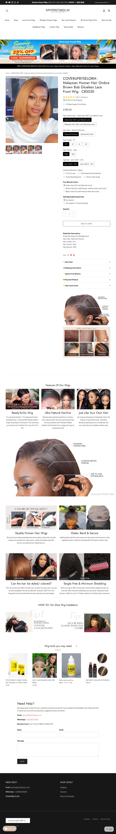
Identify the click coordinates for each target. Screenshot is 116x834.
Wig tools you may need (58, 648)
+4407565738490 (32, 721)
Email (61, 732)
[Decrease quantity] (65, 215)
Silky (66, 156)
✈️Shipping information (72, 270)
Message (20, 743)
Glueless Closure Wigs (48, 22)
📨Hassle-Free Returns (72, 276)
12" (73, 146)
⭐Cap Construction (70, 287)
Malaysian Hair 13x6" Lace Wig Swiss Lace (79, 126)
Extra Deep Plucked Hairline (91, 175)
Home (7, 22)
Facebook (95, 821)
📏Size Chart (68, 264)
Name (19, 732)
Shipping (63, 789)
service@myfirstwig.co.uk (32, 717)
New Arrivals (106, 22)
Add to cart (86, 225)
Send (22, 763)
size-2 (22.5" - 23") (86, 166)
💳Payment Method (70, 282)
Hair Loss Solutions (69, 22)
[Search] (7, 12)
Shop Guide (68, 29)
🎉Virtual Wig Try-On (89, 22)
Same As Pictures (70, 136)
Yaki (73, 156)
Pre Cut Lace (70, 175)
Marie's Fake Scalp (93, 179)
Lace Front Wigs (29, 22)
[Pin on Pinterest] (74, 257)
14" (79, 146)
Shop (16, 22)
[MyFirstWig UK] (58, 12)
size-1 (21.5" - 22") (70, 166)
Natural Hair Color (87, 136)
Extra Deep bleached (73, 179)
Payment (63, 793)
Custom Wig (54, 29)
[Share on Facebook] (71, 257)
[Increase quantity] (74, 215)
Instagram (87, 821)
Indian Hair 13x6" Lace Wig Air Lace (77, 122)
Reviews (81, 29)
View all (58, 651)
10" (66, 146)
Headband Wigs (39, 29)
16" (86, 146)
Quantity (66, 211)
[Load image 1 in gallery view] (32, 111)
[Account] (103, 12)
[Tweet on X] (68, 257)
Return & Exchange (67, 798)
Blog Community (105, 821)
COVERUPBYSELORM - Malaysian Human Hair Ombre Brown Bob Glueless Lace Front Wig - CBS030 (39, 75)
